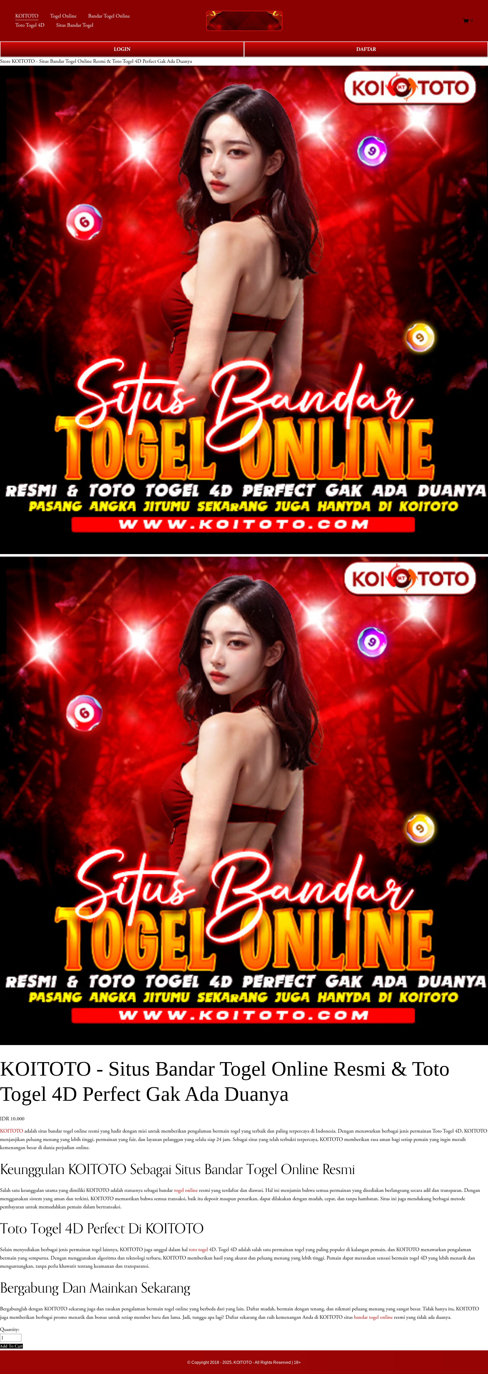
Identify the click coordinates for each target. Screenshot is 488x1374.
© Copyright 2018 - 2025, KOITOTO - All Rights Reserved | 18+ (244, 1362)
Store (5, 61)
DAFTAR (366, 49)
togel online (186, 1190)
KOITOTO (11, 1131)
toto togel (198, 1249)
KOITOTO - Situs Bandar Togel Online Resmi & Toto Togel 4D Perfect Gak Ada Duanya (102, 61)
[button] (11, 1346)
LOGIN (122, 49)
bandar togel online (373, 1317)
